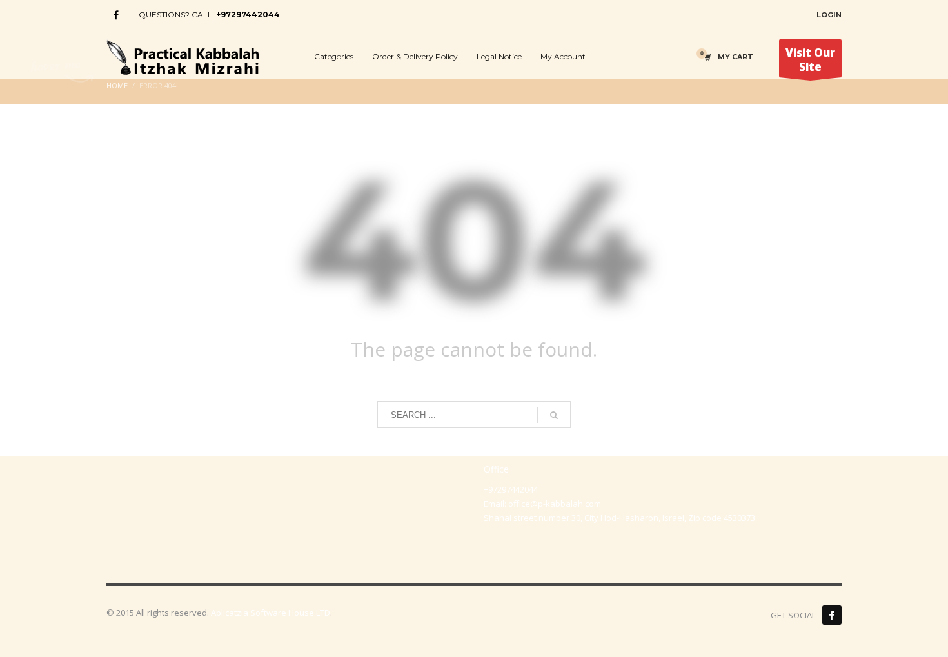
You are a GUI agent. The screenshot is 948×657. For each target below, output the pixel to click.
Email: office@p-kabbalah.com (542, 503)
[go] (554, 415)
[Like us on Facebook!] (832, 615)
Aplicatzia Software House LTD (270, 612)
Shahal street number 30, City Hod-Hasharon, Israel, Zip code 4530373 (619, 518)
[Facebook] (116, 15)
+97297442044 (248, 14)
